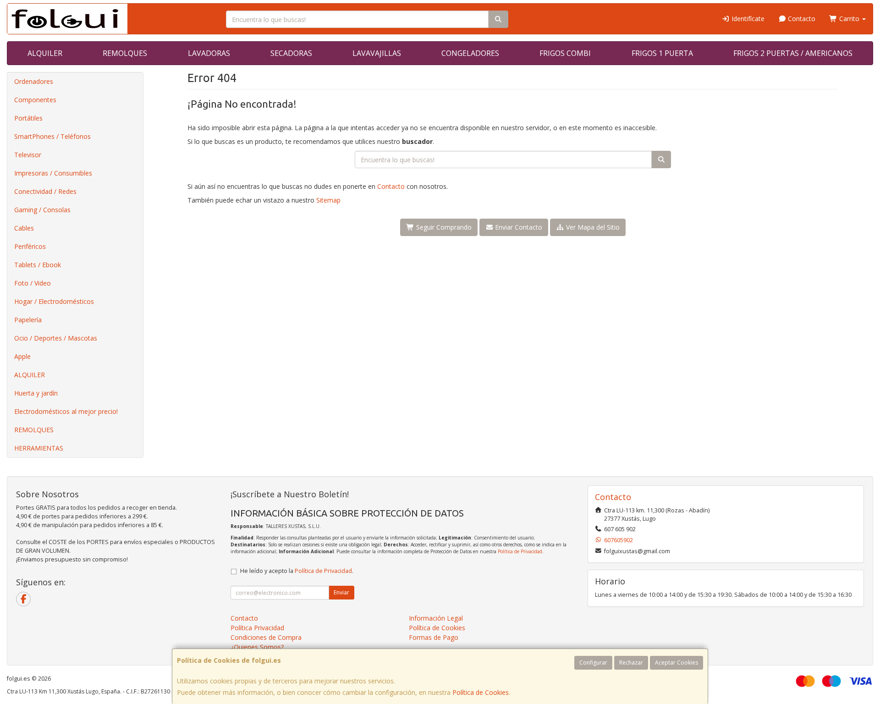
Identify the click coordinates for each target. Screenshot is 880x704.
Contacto (800, 18)
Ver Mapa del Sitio (592, 227)
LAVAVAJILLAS (376, 53)
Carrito (849, 18)
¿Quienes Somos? (257, 647)
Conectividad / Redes (45, 191)
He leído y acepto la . (296, 571)
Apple (22, 356)
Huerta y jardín (36, 393)
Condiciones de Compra (266, 637)
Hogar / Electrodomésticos (54, 301)
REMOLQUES (125, 53)
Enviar (341, 592)
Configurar (593, 662)
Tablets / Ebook (37, 264)
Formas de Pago (433, 637)
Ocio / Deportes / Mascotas (55, 338)
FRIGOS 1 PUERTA (662, 53)
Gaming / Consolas (42, 209)
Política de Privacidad (520, 551)
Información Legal (436, 618)
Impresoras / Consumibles (53, 173)
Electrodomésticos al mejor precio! (66, 411)
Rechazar (631, 662)
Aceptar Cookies (676, 662)
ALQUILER (45, 53)
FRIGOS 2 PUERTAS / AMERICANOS (792, 53)
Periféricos (30, 246)
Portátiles (28, 118)
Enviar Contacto (517, 227)
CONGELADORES (470, 53)
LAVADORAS (209, 53)
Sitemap (328, 200)
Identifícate (747, 18)
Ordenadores (33, 81)
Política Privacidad (257, 627)
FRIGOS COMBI (565, 53)
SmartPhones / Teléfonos (52, 136)
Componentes (35, 99)
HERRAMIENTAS (38, 448)
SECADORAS (291, 53)
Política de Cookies (480, 692)
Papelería (28, 319)
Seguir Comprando (443, 227)
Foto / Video (32, 283)
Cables (24, 228)
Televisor (27, 154)
